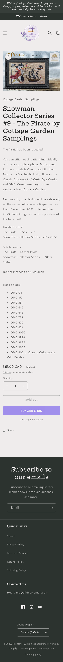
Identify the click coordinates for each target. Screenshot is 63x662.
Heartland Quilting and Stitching (30, 644)
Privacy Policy (15, 544)
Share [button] (10, 430)
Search (11, 536)
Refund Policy (15, 561)
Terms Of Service (17, 553)
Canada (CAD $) (29, 632)
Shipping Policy (16, 570)
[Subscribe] (51, 507)
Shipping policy (33, 654)
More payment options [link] (32, 419)
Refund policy (28, 648)
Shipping (7, 372)
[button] (5, 32)
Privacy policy (46, 648)
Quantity (8, 378)
